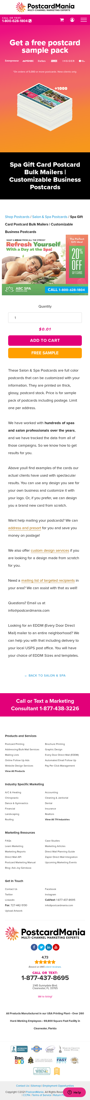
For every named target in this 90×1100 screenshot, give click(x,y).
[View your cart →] (62, 20)
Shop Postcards (17, 217)
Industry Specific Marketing (24, 784)
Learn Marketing (14, 846)
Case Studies (52, 840)
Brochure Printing (55, 744)
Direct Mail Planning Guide (60, 851)
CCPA (26, 1095)
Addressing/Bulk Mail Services (22, 749)
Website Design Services (19, 765)
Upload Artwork (13, 910)
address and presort (24, 528)
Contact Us (11, 889)
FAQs (8, 840)
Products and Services (20, 736)
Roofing (9, 819)
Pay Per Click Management (60, 765)
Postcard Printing (14, 744)
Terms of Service (41, 1095)
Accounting (51, 792)
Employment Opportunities (58, 1085)
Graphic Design (53, 749)
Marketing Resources (20, 832)
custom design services (50, 550)
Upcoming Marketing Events (61, 862)
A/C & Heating (13, 792)
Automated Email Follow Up (60, 760)
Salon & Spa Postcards (49, 217)
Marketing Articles (55, 846)
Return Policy (60, 1095)
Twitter (9, 894)
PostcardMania (35, 1092)
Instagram (50, 894)
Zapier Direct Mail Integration (61, 857)
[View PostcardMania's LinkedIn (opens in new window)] (48, 947)
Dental (48, 803)
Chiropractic (12, 797)
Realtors (49, 814)
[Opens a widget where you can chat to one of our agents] (74, 1092)
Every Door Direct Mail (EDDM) (62, 754)
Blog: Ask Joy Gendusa (18, 867)
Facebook (50, 889)
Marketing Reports (15, 851)
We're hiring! (45, 996)
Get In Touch (14, 881)
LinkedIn (10, 899)
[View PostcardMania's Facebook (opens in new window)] (34, 947)
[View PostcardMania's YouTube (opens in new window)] (56, 947)
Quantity (45, 306)
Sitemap (36, 1085)
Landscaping (12, 814)
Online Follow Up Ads (17, 760)
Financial (10, 808)
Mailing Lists (12, 754)
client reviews (53, 966)
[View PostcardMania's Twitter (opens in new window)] (41, 947)
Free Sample (45, 353)
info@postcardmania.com (59, 905)
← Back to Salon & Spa (45, 675)
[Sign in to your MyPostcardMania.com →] (72, 20)
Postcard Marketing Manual (20, 862)
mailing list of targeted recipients (48, 580)
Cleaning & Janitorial (56, 797)
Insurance (50, 808)
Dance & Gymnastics (16, 803)
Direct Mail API (13, 857)
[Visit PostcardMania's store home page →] (45, 7)
